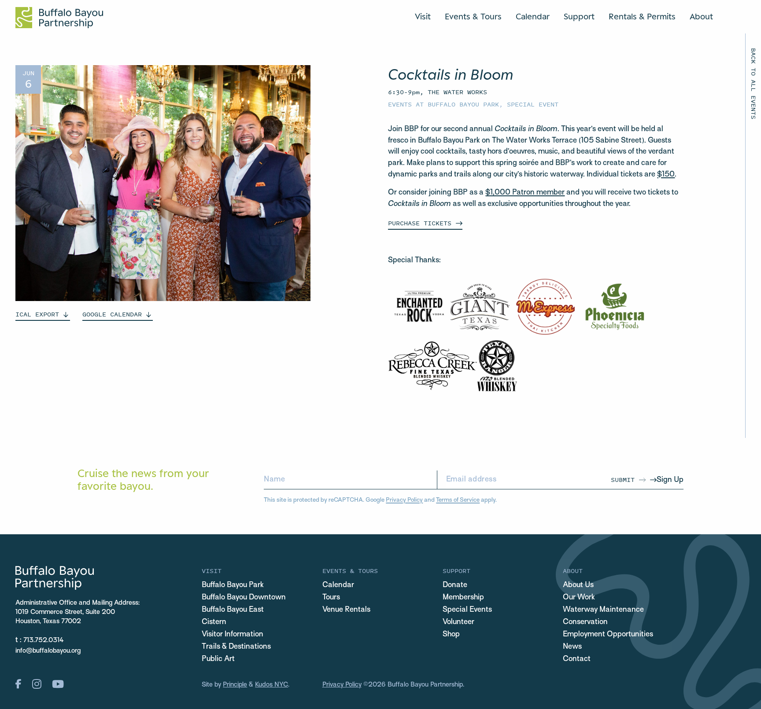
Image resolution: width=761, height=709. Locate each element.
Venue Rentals (346, 609)
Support (579, 16)
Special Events (467, 609)
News (572, 646)
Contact (577, 659)
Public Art (218, 659)
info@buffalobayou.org (48, 651)
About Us (578, 585)
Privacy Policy (404, 500)
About (701, 16)
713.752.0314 (43, 640)
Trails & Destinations (236, 646)
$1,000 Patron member (525, 192)
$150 (666, 174)
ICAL (37, 314)
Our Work (579, 597)
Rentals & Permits (642, 16)
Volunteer (458, 622)
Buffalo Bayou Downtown (244, 597)
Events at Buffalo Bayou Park (443, 104)
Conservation (585, 622)
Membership (463, 597)
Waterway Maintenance (603, 609)
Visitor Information (232, 634)
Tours (331, 597)
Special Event (532, 104)
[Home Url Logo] (59, 17)
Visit (423, 16)
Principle (235, 685)
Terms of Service (458, 500)
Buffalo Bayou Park (233, 585)
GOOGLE (112, 314)
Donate (455, 585)
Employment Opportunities (608, 634)
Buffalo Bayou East (233, 609)
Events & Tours (473, 16)
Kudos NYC (271, 685)
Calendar (533, 16)
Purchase (419, 223)
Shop (451, 634)
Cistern (214, 622)
